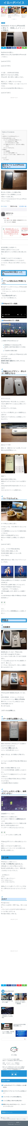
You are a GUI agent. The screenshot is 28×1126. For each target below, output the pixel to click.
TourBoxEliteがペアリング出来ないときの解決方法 (14, 1086)
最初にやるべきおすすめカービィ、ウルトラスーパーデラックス (14, 1105)
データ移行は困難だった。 (12, 152)
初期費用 (8, 151)
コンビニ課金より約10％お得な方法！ (12, 1100)
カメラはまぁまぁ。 (10, 147)
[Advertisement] (14, 113)
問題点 (5, 149)
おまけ (7, 159)
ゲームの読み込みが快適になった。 (14, 139)
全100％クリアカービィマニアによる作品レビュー (15, 1092)
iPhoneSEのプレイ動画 (13, 142)
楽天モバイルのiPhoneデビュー (11, 136)
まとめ (5, 157)
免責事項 (17, 1122)
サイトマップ (11, 1122)
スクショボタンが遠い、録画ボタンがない (15, 155)
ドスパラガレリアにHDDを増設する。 (12, 1096)
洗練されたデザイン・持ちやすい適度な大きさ (15, 145)
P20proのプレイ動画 (12, 141)
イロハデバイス (14, 2)
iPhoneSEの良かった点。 (9, 138)
